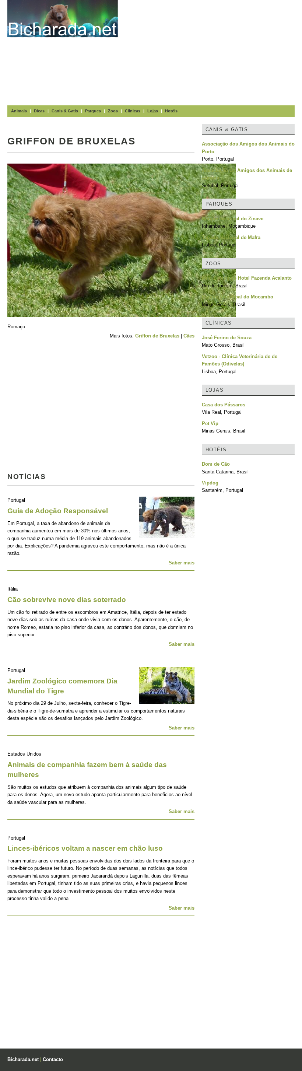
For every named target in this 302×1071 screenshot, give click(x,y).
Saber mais (181, 563)
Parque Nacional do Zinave (232, 218)
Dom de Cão (216, 464)
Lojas (152, 111)
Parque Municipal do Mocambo (237, 297)
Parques (93, 111)
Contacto (53, 1059)
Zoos (113, 111)
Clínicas (132, 111)
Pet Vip (210, 423)
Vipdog (210, 483)
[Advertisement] (213, 51)
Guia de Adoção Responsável (57, 511)
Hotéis (171, 111)
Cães (188, 336)
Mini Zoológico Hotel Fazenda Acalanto (247, 278)
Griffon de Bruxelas (157, 336)
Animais (19, 111)
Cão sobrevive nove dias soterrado (66, 599)
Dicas (39, 111)
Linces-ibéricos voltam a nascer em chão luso (85, 848)
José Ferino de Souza (227, 337)
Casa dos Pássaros (223, 404)
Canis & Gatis (65, 111)
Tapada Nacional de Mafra (231, 237)
